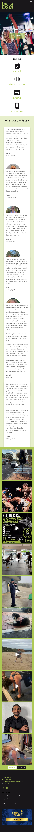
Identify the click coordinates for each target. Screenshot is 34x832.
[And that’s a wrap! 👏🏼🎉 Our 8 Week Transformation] (17, 654)
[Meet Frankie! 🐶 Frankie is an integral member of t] (17, 622)
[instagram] (7, 788)
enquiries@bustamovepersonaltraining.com (13, 781)
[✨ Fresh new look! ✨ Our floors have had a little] (17, 464)
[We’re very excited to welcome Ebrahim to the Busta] (17, 717)
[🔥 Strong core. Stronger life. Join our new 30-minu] (17, 528)
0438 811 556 (6, 783)
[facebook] (3, 788)
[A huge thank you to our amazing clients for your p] (17, 591)
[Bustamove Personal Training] (8, 9)
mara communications (14, 806)
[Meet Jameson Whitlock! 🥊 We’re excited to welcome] (17, 496)
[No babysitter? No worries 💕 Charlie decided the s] (17, 749)
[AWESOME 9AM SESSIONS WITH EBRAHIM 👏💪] (17, 559)
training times (17, 36)
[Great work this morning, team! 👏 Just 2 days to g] (17, 686)
